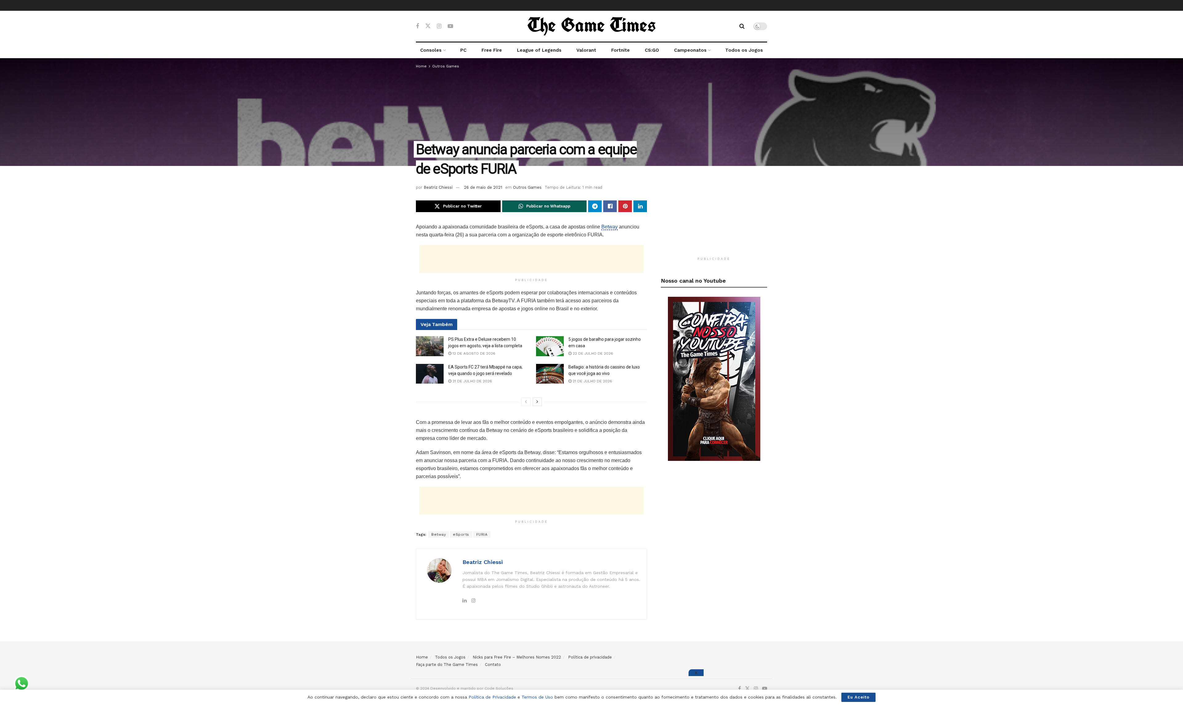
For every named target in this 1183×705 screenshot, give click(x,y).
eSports (461, 534)
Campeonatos (690, 50)
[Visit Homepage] (591, 26)
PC (463, 50)
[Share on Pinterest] (625, 206)
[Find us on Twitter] (428, 26)
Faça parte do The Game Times (447, 664)
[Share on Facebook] (610, 206)
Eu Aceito (858, 697)
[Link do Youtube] (714, 378)
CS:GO (652, 50)
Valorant (586, 50)
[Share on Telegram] (595, 206)
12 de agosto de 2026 (473, 353)
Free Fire (492, 50)
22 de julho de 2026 (592, 353)
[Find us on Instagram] (439, 26)
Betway (609, 226)
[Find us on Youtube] (450, 26)
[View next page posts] (537, 401)
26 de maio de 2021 (483, 187)
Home (421, 66)
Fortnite (620, 50)
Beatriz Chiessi (438, 187)
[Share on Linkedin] (640, 206)
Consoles (430, 50)
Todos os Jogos (744, 50)
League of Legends (539, 50)
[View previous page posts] (526, 401)
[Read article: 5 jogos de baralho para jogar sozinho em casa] (550, 346)
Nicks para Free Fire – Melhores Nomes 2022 (517, 657)
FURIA (482, 534)
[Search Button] (742, 26)
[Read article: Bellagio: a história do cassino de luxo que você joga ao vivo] (550, 374)
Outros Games (445, 66)
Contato (493, 664)
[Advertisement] (531, 259)
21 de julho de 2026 (471, 381)
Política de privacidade (590, 657)
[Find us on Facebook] (417, 26)
